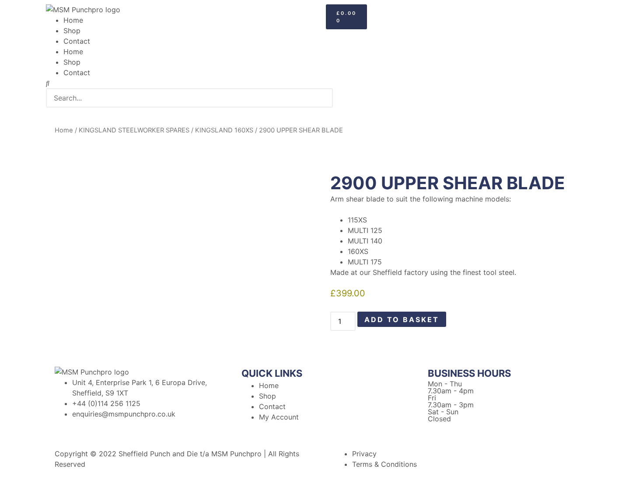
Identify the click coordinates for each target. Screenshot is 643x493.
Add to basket (401, 319)
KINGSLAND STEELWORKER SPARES (134, 130)
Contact (76, 41)
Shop (71, 30)
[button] (181, 83)
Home (73, 20)
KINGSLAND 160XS (224, 130)
